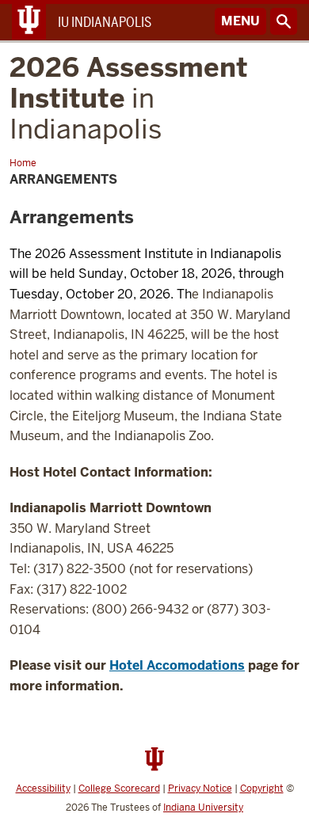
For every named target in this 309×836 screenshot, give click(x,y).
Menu (240, 21)
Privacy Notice (200, 788)
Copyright (262, 788)
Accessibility (43, 788)
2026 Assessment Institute (129, 98)
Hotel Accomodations (177, 665)
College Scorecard (119, 788)
